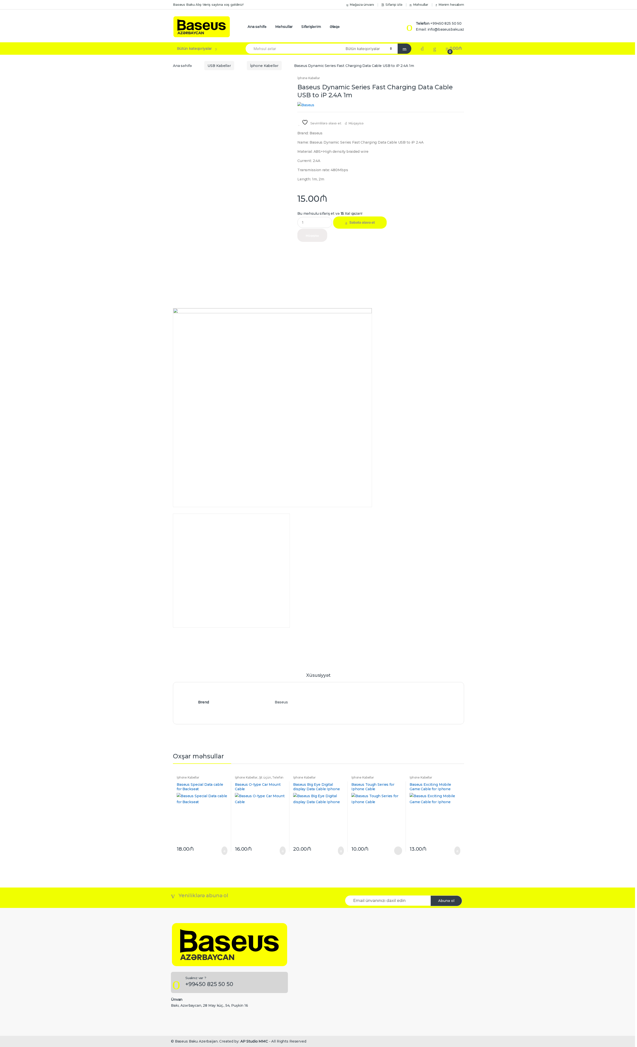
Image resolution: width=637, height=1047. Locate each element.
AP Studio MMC (254, 1041)
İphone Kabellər (264, 65)
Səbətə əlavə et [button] (222, 850)
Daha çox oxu (397, 850)
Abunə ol (446, 900)
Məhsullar (420, 4)
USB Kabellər (219, 65)
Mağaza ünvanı (362, 4)
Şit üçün (265, 777)
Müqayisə (356, 123)
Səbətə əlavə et (362, 222)
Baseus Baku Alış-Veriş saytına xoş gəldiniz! (208, 4)
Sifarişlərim (311, 26)
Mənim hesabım (451, 4)
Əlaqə (335, 26)
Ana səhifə (257, 26)
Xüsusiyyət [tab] (318, 675)
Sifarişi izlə (393, 4)
